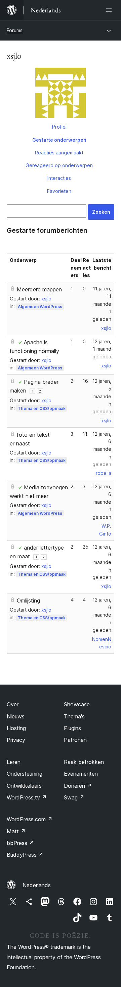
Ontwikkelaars (24, 785)
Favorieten (59, 191)
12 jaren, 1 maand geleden (101, 349)
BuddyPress (25, 854)
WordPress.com (29, 819)
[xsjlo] (60, 94)
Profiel (59, 127)
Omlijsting (28, 600)
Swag (74, 797)
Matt (16, 831)
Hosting (16, 728)
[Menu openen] (110, 10)
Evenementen (81, 773)
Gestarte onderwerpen (59, 140)
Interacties (59, 178)
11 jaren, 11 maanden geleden (101, 304)
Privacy (16, 739)
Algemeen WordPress (40, 306)
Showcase (77, 704)
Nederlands (37, 885)
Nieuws (16, 716)
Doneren (78, 785)
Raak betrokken (84, 762)
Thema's (74, 716)
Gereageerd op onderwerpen (59, 165)
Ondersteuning (24, 773)
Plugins (72, 728)
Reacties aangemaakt (59, 152)
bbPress (20, 843)
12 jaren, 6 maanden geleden (101, 449)
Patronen (75, 739)
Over (12, 704)
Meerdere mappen (39, 289)
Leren (14, 762)
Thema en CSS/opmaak (42, 408)
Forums (15, 30)
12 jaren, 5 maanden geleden (101, 396)
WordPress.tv (27, 797)
